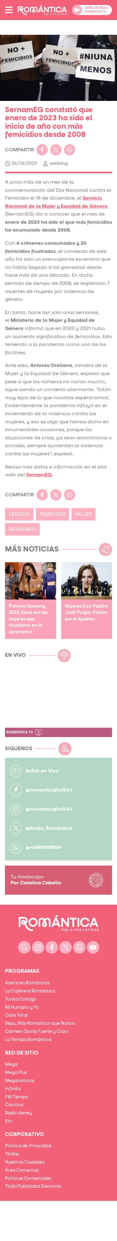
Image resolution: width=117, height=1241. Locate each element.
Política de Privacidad (28, 1146)
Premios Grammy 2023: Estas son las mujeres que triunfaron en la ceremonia (28, 619)
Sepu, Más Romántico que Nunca (40, 1023)
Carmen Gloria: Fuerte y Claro (36, 1031)
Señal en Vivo (42, 770)
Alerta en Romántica (27, 983)
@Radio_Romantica (49, 828)
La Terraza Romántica (28, 1040)
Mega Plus (16, 1073)
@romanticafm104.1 (49, 790)
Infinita (12, 1089)
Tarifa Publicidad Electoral (33, 1186)
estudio (19, 514)
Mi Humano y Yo (22, 1007)
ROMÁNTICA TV (20, 732)
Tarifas (12, 1154)
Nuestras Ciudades (24, 1162)
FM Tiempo (16, 1097)
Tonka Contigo (21, 999)
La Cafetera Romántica (30, 991)
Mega (11, 1064)
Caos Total (16, 1015)
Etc (8, 1121)
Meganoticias (19, 1081)
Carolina (14, 1105)
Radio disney (18, 1113)
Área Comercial (22, 1170)
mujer (83, 514)
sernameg (22, 529)
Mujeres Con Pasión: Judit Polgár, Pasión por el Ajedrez (86, 612)
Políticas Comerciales (28, 1178)
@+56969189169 (43, 847)
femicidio (52, 514)
